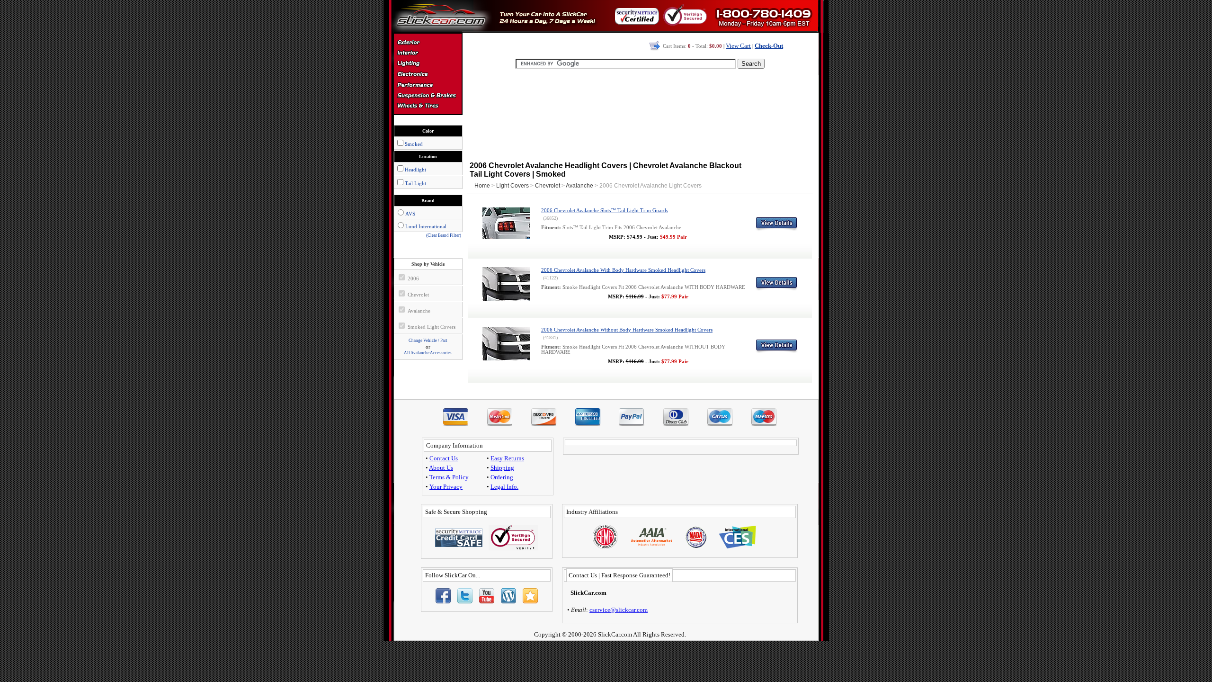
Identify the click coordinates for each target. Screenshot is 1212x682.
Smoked (414, 144)
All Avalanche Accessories (428, 352)
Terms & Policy (449, 477)
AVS (410, 213)
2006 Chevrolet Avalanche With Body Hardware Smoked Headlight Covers (623, 270)
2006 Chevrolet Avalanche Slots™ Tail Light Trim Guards (604, 210)
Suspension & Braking (428, 95)
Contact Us (443, 458)
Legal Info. (504, 486)
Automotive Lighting (428, 64)
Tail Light (415, 183)
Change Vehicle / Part (428, 340)
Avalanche (579, 185)
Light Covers (512, 185)
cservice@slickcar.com (618, 609)
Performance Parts (428, 85)
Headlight (415, 169)
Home (482, 185)
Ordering (501, 477)
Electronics (428, 75)
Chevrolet (547, 185)
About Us (441, 467)
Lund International (425, 226)
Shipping (502, 467)
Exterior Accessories (428, 43)
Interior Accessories (428, 54)
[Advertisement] (640, 113)
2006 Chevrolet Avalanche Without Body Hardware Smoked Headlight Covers (627, 329)
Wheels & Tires (428, 106)
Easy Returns (507, 458)
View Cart (738, 45)
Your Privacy (446, 486)
